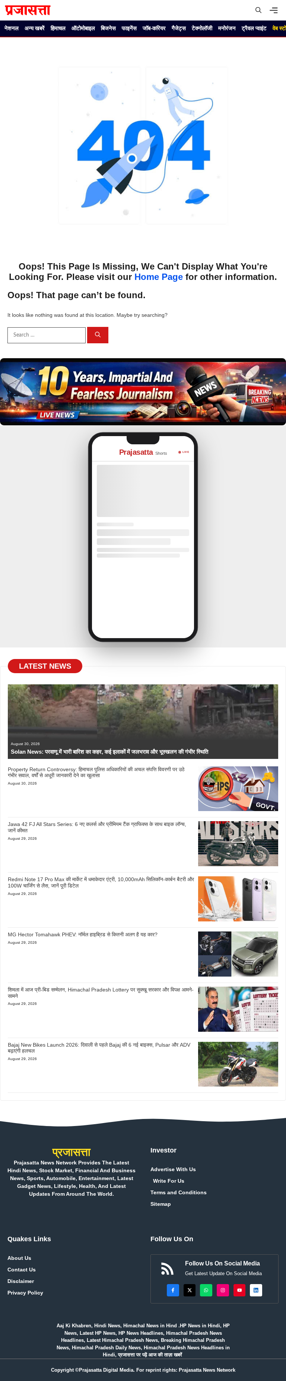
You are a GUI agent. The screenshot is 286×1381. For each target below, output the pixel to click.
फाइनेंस (129, 28)
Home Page (158, 277)
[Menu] (275, 10)
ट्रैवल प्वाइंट (254, 28)
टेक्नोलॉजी (202, 28)
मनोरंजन (227, 28)
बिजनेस (108, 28)
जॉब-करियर (154, 28)
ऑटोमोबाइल (83, 28)
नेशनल (11, 28)
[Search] (97, 335)
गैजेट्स (179, 28)
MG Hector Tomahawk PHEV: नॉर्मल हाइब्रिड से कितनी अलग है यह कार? (83, 934)
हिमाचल (58, 28)
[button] (258, 10)
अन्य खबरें (35, 28)
